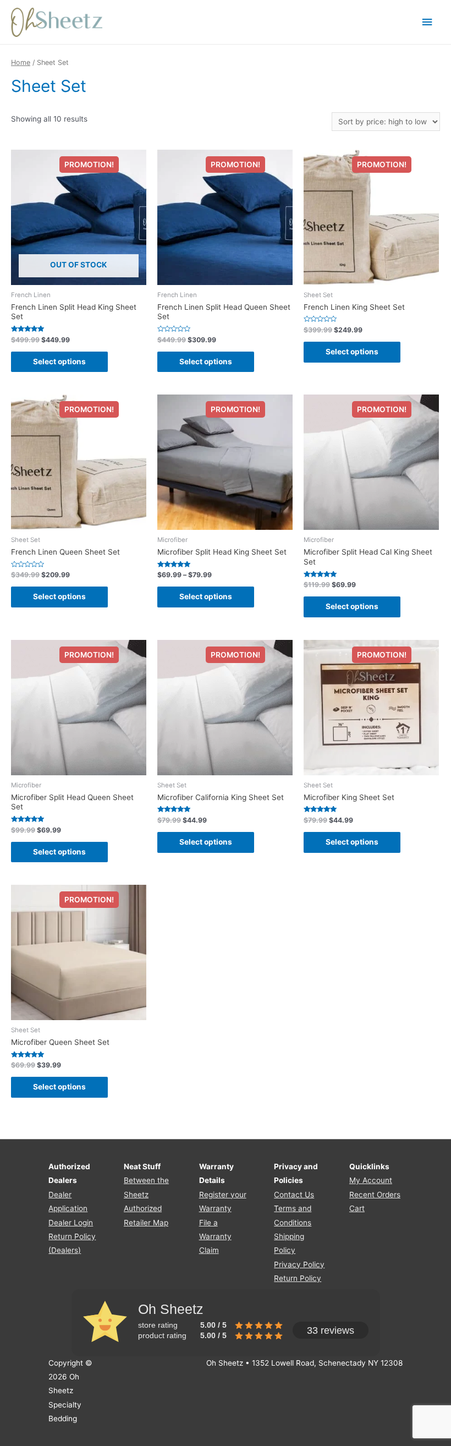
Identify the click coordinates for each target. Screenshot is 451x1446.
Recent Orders (374, 1194)
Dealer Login (70, 1222)
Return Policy (297, 1278)
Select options (59, 361)
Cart (357, 1208)
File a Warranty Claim (215, 1236)
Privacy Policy (299, 1264)
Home (20, 62)
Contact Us (294, 1194)
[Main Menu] (427, 22)
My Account (370, 1180)
